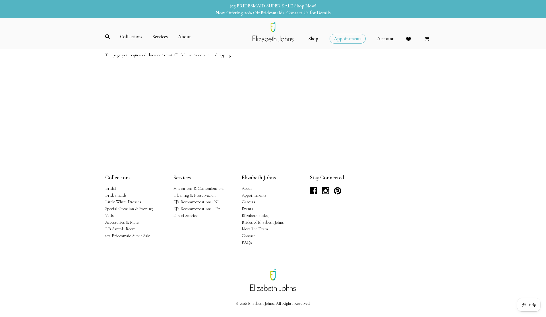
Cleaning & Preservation (194, 195)
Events (247, 208)
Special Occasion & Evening (129, 208)
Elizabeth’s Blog (255, 215)
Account (385, 39)
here (188, 54)
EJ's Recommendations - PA (196, 208)
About (247, 188)
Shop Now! (305, 6)
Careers (248, 201)
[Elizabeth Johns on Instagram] (325, 192)
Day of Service (185, 215)
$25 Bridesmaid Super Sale (127, 235)
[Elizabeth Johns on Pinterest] (337, 192)
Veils (109, 215)
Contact (248, 235)
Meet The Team (255, 228)
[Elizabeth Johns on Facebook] (313, 192)
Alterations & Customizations (198, 188)
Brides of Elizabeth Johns (263, 222)
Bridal (110, 188)
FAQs (247, 242)
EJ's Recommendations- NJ (196, 201)
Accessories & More (122, 222)
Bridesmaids (116, 195)
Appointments (254, 195)
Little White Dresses (123, 201)
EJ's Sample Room (120, 228)
